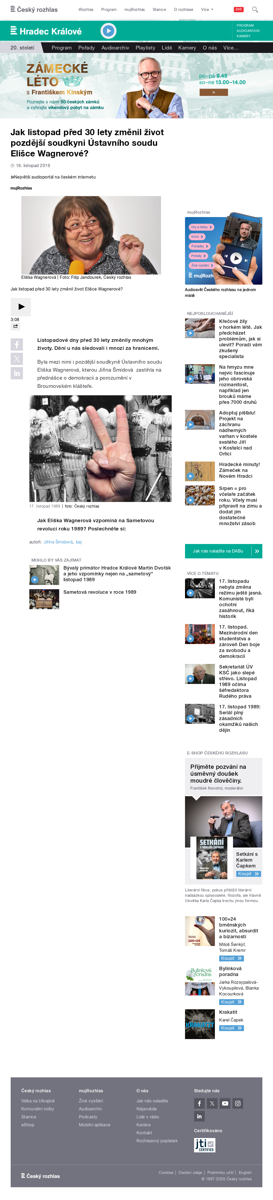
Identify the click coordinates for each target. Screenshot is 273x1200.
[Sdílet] (15, 326)
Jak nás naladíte (152, 1100)
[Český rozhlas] (34, 9)
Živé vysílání (200, 265)
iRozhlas (86, 9)
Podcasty (88, 1116)
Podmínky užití (220, 1172)
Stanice (159, 9)
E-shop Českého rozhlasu (217, 753)
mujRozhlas (135, 9)
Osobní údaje (190, 1172)
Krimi (195, 237)
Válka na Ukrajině (38, 1100)
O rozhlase (184, 9)
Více (231, 48)
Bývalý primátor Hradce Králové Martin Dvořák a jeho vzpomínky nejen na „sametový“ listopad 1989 (117, 573)
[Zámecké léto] (136, 85)
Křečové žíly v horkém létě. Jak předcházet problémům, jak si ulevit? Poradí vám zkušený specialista (240, 338)
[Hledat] (255, 9)
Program (109, 9)
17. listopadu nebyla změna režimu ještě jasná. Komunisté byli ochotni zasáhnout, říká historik (240, 598)
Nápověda (146, 1108)
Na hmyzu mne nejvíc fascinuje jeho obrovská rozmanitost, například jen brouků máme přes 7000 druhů (237, 384)
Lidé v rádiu (147, 1116)
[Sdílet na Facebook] (17, 344)
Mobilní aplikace (95, 1124)
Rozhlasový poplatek (157, 1140)
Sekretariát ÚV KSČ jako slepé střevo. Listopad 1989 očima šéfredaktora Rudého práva (238, 681)
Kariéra (143, 1124)
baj (79, 542)
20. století (22, 48)
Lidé (167, 48)
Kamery (244, 36)
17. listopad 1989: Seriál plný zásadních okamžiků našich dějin (239, 718)
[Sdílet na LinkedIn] (17, 373)
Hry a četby (199, 227)
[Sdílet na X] (17, 359)
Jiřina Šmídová (58, 542)
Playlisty (145, 48)
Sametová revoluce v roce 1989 (99, 592)
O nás (210, 48)
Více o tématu (203, 573)
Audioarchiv (248, 31)
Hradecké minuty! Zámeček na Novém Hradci (239, 470)
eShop (27, 1124)
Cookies (166, 1172)
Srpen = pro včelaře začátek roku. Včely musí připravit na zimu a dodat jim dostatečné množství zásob (240, 505)
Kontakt (144, 1132)
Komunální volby (37, 1108)
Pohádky (197, 246)
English (245, 1172)
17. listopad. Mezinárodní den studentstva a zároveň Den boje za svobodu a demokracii (239, 641)
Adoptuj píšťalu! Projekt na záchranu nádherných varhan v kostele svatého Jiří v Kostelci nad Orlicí (238, 433)
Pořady (86, 48)
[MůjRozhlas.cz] (21, 188)
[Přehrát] (21, 307)
